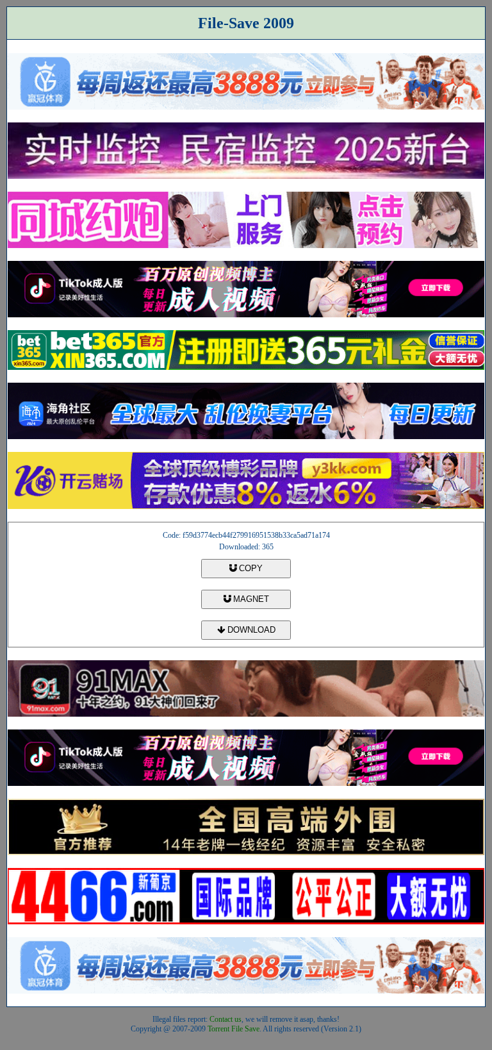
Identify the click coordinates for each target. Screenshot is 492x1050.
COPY (249, 568)
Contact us (225, 1019)
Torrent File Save (233, 1028)
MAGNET (250, 599)
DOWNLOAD (250, 630)
